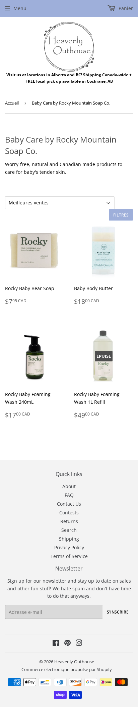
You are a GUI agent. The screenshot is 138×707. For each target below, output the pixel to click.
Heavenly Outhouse (74, 662)
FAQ (69, 495)
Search (69, 530)
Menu (19, 8)
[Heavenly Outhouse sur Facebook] (55, 643)
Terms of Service (69, 556)
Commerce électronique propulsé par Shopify (66, 669)
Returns (69, 521)
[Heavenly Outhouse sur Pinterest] (67, 643)
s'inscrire (118, 612)
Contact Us (69, 504)
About (69, 486)
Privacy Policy (69, 547)
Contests (69, 512)
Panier (125, 8)
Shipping (69, 539)
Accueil (12, 103)
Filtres (121, 215)
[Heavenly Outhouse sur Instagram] (79, 643)
